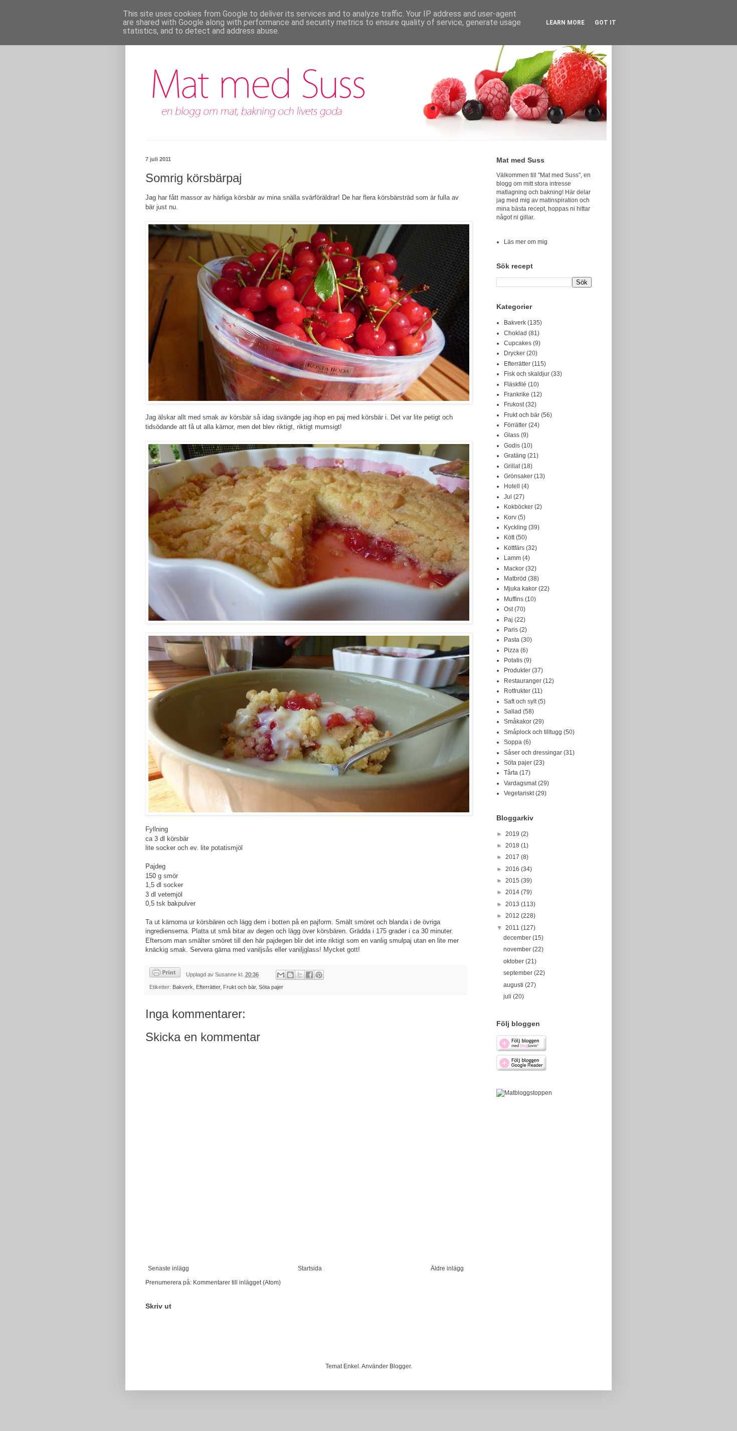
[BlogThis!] (290, 975)
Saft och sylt (520, 701)
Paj (508, 619)
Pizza (511, 650)
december (517, 937)
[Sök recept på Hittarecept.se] (524, 1092)
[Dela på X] (300, 975)
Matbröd (515, 578)
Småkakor (517, 721)
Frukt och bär (239, 987)
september (518, 972)
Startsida (310, 1268)
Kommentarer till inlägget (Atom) (237, 1282)
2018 (513, 845)
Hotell (512, 486)
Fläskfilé (515, 384)
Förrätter (515, 424)
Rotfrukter (517, 690)
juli (508, 996)
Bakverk (182, 987)
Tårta (511, 772)
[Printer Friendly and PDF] (164, 973)
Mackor (514, 568)
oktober (514, 961)
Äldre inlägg (447, 1268)
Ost (508, 609)
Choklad (515, 333)
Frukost (514, 404)
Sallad (512, 711)
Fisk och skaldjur (526, 373)
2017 (513, 857)
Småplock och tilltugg (533, 732)
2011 (513, 927)
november (517, 949)
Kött (509, 537)
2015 (513, 880)
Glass (511, 435)
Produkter (517, 670)
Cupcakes (517, 343)
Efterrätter (208, 987)
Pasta (511, 639)
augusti (514, 984)
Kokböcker (518, 506)
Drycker (514, 353)
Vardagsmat (520, 783)
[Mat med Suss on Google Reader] (521, 1069)
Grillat (512, 466)
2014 (513, 892)
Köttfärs (514, 547)
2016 (513, 869)
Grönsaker (518, 476)
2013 (513, 904)
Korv (510, 517)
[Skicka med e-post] (281, 975)
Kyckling (515, 527)
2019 (513, 833)
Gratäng (515, 455)
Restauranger (522, 680)
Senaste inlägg (168, 1268)
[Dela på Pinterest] (319, 975)
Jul (508, 496)
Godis (512, 445)
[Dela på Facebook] (309, 975)
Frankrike (516, 394)
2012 (513, 915)
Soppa (513, 742)
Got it (605, 22)
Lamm (512, 557)
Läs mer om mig (525, 241)
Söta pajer (271, 987)
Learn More (565, 22)
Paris (511, 629)
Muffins (513, 599)
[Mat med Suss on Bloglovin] (521, 1049)
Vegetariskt (519, 793)
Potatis (513, 660)
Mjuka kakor (520, 588)
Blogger (400, 1366)
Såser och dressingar (533, 752)
